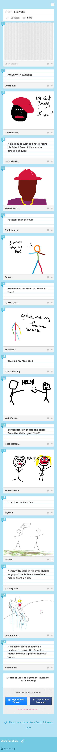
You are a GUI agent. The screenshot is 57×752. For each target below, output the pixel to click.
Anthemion (11, 667)
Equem (8, 277)
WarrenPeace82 (13, 208)
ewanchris (10, 349)
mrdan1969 (11, 161)
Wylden (9, 512)
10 (4, 356)
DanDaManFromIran (15, 132)
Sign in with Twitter (17, 701)
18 (4, 642)
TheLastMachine (14, 443)
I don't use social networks (28, 709)
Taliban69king (12, 371)
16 (4, 566)
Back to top (9, 748)
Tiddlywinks (11, 230)
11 (4, 378)
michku (8, 559)
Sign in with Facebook (42, 701)
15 (4, 519)
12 (4, 425)
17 (4, 595)
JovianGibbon (12, 490)
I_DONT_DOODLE (14, 302)
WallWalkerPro (13, 418)
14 (4, 497)
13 (4, 450)
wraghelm (10, 85)
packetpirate (12, 588)
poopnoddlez (12, 635)
